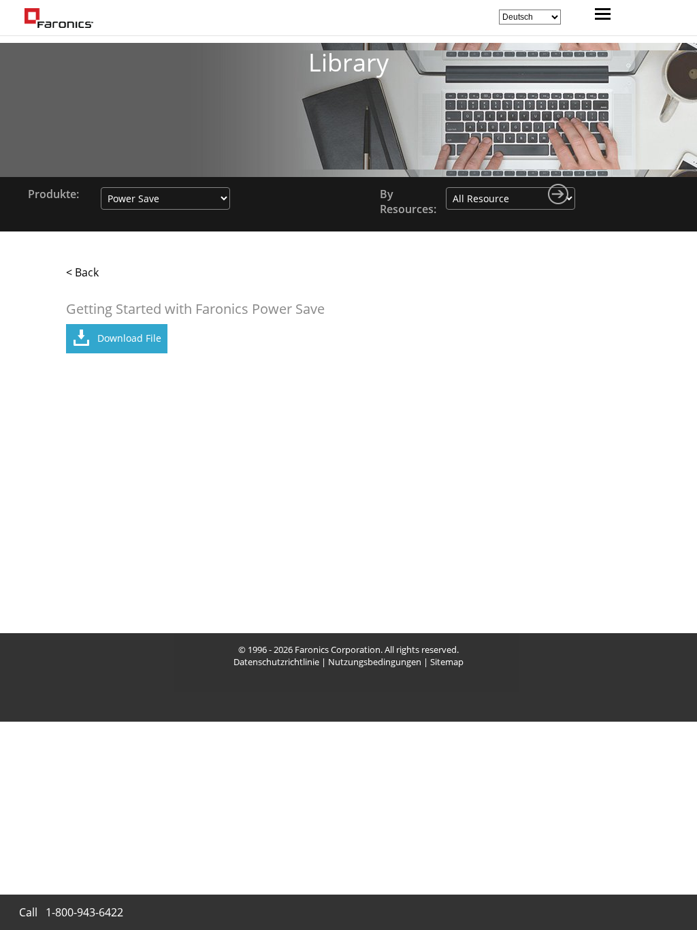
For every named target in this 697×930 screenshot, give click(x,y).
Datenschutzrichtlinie (276, 662)
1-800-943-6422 (84, 912)
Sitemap (447, 662)
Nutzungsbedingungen (374, 662)
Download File (129, 338)
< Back (82, 272)
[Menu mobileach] (599, 15)
